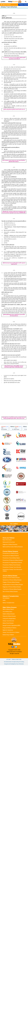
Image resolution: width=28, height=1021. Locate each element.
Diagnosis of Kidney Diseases (10, 544)
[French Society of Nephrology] (7, 484)
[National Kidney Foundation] (7, 443)
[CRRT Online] (21, 508)
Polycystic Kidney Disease (9, 616)
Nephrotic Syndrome (8, 630)
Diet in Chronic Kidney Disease (10, 591)
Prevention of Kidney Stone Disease (12, 565)
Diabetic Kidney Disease (9, 613)
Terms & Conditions (16, 659)
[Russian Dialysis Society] (7, 476)
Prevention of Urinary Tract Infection (12, 567)
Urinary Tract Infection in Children (11, 632)
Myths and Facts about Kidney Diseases (13, 546)
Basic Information (7, 539)
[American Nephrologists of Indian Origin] (21, 516)
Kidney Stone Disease (8, 623)
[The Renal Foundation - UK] (21, 460)
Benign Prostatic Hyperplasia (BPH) (11, 625)
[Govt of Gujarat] (7, 516)
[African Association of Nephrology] (7, 500)
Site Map (8, 659)
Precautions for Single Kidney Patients (12, 562)
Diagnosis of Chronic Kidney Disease (12, 586)
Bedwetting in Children (8, 634)
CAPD (4, 600)
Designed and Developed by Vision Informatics (14, 663)
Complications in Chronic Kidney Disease (13, 584)
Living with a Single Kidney (9, 618)
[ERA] (21, 435)
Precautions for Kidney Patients (11, 555)
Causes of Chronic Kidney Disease (11, 577)
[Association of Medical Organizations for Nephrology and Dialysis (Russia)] (21, 468)
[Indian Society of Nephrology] (21, 476)
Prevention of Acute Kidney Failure (11, 558)
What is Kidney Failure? (8, 609)
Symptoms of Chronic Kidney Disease (12, 580)
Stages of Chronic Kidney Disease (11, 582)
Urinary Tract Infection (8, 620)
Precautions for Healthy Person (10, 553)
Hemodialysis (6, 598)
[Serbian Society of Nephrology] (7, 492)
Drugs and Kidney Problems (9, 627)
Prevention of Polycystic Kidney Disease (13, 560)
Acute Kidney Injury (7, 611)
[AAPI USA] (7, 460)
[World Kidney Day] (7, 435)
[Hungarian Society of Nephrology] (21, 492)
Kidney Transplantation (8, 602)
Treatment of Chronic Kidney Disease (12, 589)
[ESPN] (7, 452)
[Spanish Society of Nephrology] (7, 468)
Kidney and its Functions (9, 542)
